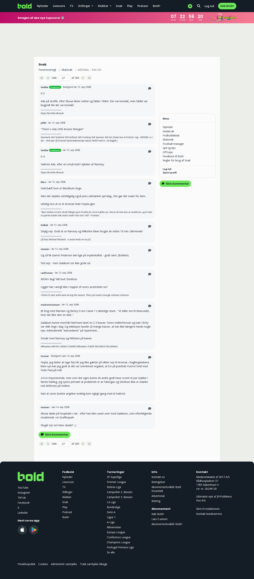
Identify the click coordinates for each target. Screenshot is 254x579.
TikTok (22, 497)
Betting (156, 501)
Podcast (142, 6)
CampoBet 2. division (119, 492)
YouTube (23, 487)
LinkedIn (23, 512)
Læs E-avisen (160, 519)
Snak (119, 6)
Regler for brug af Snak (176, 160)
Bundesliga (113, 507)
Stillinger (67, 492)
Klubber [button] (103, 6)
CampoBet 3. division (119, 497)
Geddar (45, 87)
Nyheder (42, 6)
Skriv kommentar (56, 434)
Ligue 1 (111, 517)
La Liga (111, 502)
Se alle (111, 552)
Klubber (66, 497)
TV (71, 6)
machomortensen (50, 304)
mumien (45, 249)
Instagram (24, 492)
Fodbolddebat (171, 135)
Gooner (45, 356)
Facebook (24, 502)
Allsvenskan (114, 527)
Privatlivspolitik (26, 564)
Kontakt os (158, 477)
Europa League (116, 532)
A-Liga (111, 522)
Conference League (119, 537)
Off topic (168, 152)
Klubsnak (67, 69)
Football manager (173, 144)
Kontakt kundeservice (209, 514)
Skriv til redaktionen (208, 509)
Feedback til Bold (173, 156)
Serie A (111, 512)
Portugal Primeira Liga (120, 547)
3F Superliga (114, 477)
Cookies (43, 564)
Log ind (209, 6)
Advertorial (158, 496)
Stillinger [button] (84, 6)
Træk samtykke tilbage (93, 564)
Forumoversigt (47, 69)
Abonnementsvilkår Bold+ (167, 524)
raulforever (47, 273)
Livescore (59, 6)
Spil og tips (169, 148)
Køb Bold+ (227, 6)
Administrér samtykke (64, 564)
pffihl (43, 123)
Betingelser (158, 482)
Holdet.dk (168, 131)
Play (130, 6)
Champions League (118, 542)
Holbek (44, 225)
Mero (43, 182)
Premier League (116, 482)
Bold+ (156, 6)
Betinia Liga (114, 487)
